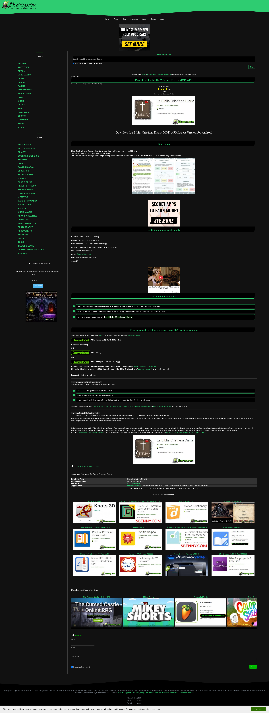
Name (73, 639)
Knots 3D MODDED (94, 501)
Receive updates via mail (81, 667)
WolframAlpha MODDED (141, 527)
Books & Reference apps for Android (90, 432)
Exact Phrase (79, 63)
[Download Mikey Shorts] (148, 613)
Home (107, 19)
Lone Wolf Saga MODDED (233, 501)
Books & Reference (84, 254)
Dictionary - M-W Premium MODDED (141, 554)
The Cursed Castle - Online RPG (97, 597)
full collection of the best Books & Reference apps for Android (186, 432)
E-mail (73, 647)
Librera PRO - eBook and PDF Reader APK (94, 554)
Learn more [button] (156, 709)
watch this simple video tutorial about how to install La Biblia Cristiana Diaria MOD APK (122, 406)
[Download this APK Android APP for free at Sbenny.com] (80, 340)
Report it (101, 335)
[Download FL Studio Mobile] (200, 613)
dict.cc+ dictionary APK (186, 501)
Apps (162, 19)
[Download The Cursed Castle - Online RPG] (96, 613)
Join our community (145, 369)
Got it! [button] (258, 709)
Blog (124, 19)
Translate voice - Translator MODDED (187, 554)
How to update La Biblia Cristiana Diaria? (85, 413)
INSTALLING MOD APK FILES (144, 366)
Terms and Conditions (187, 693)
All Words (89, 63)
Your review (75, 656)
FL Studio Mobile (201, 597)
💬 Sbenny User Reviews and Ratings (85, 466)
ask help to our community (162, 406)
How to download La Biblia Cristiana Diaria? (86, 382)
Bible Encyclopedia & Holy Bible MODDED (233, 554)
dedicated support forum (126, 693)
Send (253, 667)
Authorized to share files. (153, 693)
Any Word (99, 63)
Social (144, 19)
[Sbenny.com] (19, 4)
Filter (252, 67)
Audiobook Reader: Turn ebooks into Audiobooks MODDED (187, 527)
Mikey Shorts (148, 597)
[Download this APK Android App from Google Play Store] (80, 362)
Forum (116, 19)
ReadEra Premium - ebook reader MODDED (95, 527)
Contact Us (134, 19)
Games (153, 19)
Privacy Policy (139, 693)
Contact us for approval (170, 693)
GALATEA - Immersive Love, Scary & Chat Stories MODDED (141, 501)
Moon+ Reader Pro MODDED (233, 527)
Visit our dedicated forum (134, 335)
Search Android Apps (164, 54)
